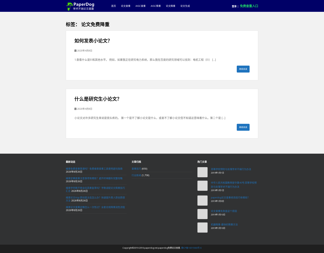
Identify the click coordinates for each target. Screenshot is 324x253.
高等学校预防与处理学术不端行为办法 (231, 169)
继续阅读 (243, 69)
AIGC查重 (141, 5)
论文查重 (125, 5)
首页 (113, 5)
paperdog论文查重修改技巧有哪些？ (230, 197)
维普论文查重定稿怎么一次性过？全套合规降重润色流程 (95, 207)
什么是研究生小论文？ (98, 99)
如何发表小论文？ (93, 41)
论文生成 (185, 5)
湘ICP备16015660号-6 (191, 247)
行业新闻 (136, 175)
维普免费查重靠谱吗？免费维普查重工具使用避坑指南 (94, 168)
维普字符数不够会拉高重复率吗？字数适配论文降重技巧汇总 (95, 189)
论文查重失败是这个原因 (224, 211)
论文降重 (170, 5)
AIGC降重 (156, 5)
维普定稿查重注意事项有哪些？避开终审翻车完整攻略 (94, 178)
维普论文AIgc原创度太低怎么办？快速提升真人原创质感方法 (95, 199)
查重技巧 (136, 168)
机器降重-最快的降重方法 (224, 224)
